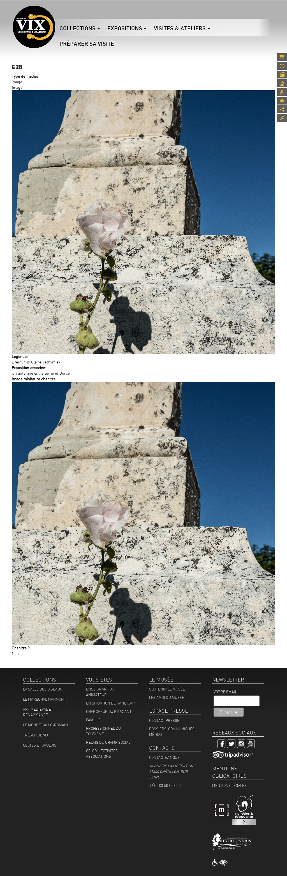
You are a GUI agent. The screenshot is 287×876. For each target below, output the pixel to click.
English (282, 57)
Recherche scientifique (282, 83)
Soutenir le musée (167, 689)
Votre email (225, 691)
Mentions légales (229, 785)
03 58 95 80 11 (170, 785)
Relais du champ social (108, 742)
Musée (282, 66)
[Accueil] (34, 27)
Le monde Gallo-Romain (45, 725)
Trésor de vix (35, 735)
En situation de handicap (110, 703)
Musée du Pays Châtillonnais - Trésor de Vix (55, 13)
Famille (93, 720)
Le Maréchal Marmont (44, 699)
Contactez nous (164, 757)
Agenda (282, 74)
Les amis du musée (166, 697)
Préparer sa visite (86, 43)
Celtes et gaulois (39, 745)
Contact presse (164, 720)
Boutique (282, 101)
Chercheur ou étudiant (108, 711)
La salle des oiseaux (42, 689)
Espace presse (282, 92)
